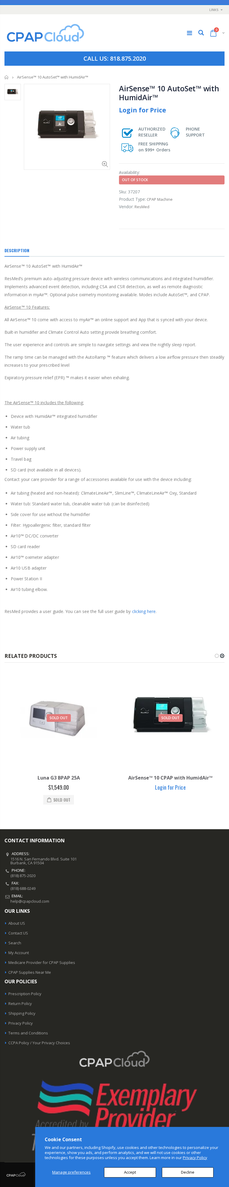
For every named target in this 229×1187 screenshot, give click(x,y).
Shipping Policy (21, 1013)
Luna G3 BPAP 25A (59, 777)
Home (6, 77)
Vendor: (126, 206)
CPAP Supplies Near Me (29, 972)
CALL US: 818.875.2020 (114, 58)
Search (14, 942)
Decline (187, 1172)
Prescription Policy (24, 993)
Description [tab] (16, 250)
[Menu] (189, 33)
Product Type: (132, 199)
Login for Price (142, 110)
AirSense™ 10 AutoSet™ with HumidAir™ (169, 92)
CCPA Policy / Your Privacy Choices (39, 1042)
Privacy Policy (195, 1157)
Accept (130, 1172)
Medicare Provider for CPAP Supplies (41, 962)
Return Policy (20, 1003)
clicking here (144, 611)
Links (214, 9)
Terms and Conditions (28, 1033)
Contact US (18, 933)
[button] (216, 655)
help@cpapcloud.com (29, 901)
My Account (18, 952)
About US (16, 923)
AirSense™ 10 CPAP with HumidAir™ (170, 777)
